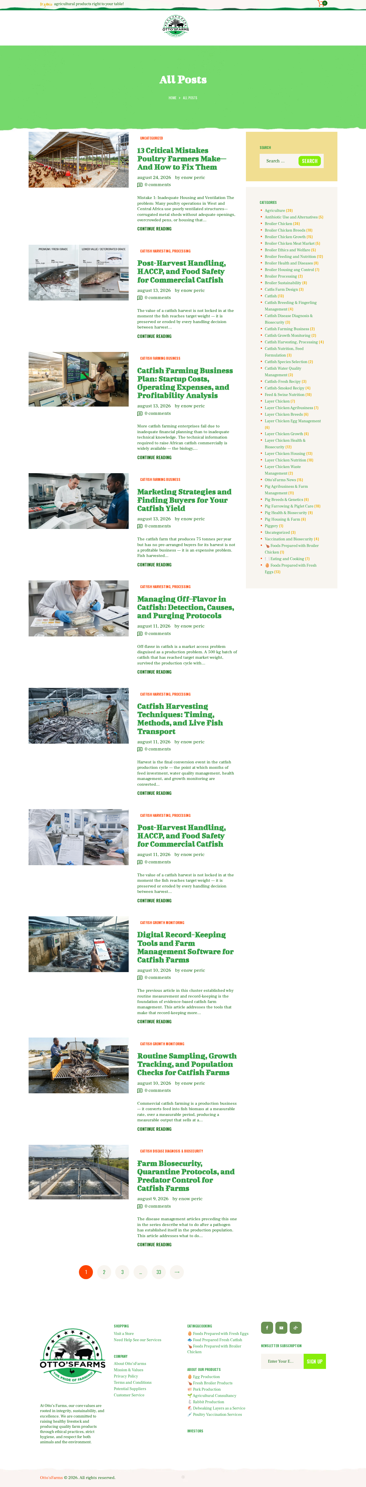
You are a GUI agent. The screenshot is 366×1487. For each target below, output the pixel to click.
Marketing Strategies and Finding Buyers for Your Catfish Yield (184, 499)
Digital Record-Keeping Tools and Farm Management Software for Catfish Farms (185, 947)
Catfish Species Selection (286, 362)
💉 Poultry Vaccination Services (214, 1414)
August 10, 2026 (154, 970)
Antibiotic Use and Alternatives (291, 217)
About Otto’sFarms (130, 1363)
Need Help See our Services (137, 1340)
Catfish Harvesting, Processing (165, 250)
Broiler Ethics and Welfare (287, 250)
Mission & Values (128, 1370)
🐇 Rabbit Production (205, 1402)
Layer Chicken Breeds (284, 414)
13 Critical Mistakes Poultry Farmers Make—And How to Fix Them (181, 158)
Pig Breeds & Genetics (284, 499)
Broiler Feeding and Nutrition (290, 256)
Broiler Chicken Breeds (285, 230)
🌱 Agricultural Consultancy (211, 1395)
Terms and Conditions (133, 1382)
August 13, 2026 (154, 290)
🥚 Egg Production (203, 1376)
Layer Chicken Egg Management (293, 421)
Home (172, 97)
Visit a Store (124, 1333)
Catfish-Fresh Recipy (283, 381)
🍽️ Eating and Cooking (284, 559)
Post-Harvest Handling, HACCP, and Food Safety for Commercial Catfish (181, 271)
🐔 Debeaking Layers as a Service (216, 1408)
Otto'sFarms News (280, 480)
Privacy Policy (126, 1376)
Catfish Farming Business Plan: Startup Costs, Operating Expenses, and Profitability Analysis (185, 382)
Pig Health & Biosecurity (286, 512)
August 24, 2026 (154, 177)
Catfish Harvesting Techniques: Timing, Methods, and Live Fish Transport (180, 718)
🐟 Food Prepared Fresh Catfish (214, 1340)
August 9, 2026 (152, 1199)
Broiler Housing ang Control (289, 269)
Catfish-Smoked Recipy (285, 388)
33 (160, 1272)
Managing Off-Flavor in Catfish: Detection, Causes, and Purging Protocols (185, 607)
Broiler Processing (281, 276)
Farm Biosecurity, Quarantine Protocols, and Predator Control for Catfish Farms (186, 1175)
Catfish (271, 296)
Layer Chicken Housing (285, 453)
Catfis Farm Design (281, 289)
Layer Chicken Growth (284, 434)
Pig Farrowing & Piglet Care (289, 506)
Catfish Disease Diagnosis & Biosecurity (171, 1150)
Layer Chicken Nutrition (285, 460)
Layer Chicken (277, 401)
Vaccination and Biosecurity (289, 539)
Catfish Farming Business (160, 358)
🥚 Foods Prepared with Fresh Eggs (217, 1333)
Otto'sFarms (51, 1477)
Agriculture (275, 210)
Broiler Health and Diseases (289, 263)
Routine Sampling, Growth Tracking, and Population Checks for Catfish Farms (187, 1064)
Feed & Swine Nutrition (285, 394)
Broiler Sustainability (283, 283)
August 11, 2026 (153, 626)
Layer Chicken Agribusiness (289, 408)
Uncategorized (151, 138)
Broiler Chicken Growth (285, 237)
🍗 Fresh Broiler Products (209, 1383)
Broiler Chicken (278, 223)
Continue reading (154, 228)
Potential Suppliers (130, 1389)
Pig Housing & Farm (282, 519)
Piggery (271, 526)
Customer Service (129, 1395)
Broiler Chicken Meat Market (290, 243)
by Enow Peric (190, 177)
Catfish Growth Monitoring (162, 922)
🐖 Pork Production (204, 1389)
